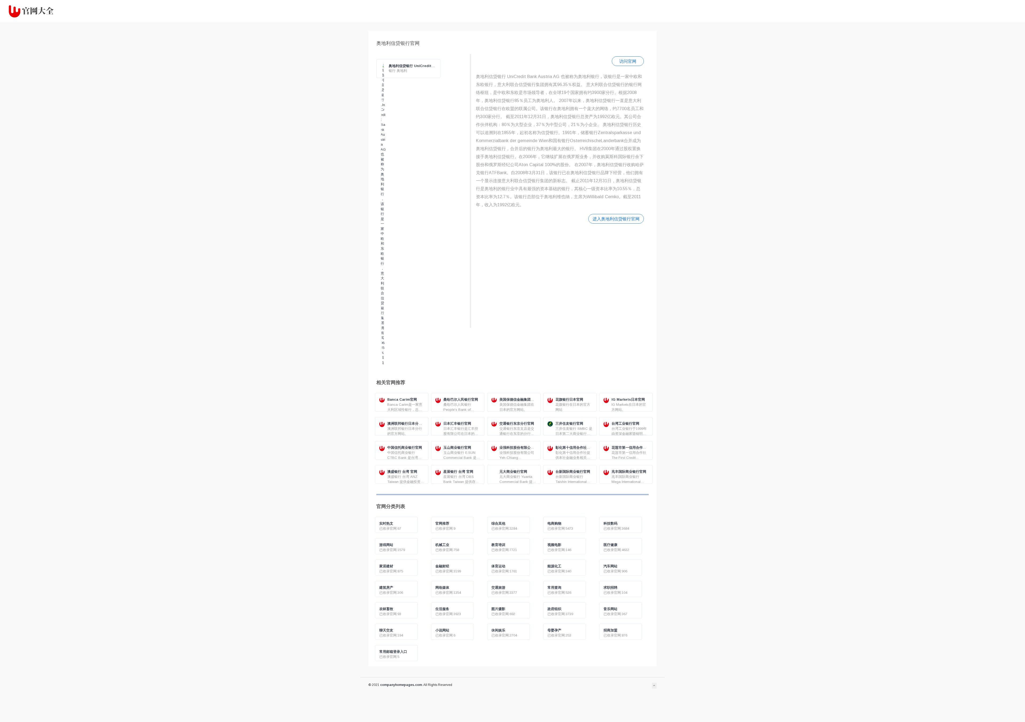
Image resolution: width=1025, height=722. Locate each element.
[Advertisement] (560, 275)
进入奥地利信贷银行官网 (616, 218)
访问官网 (627, 61)
